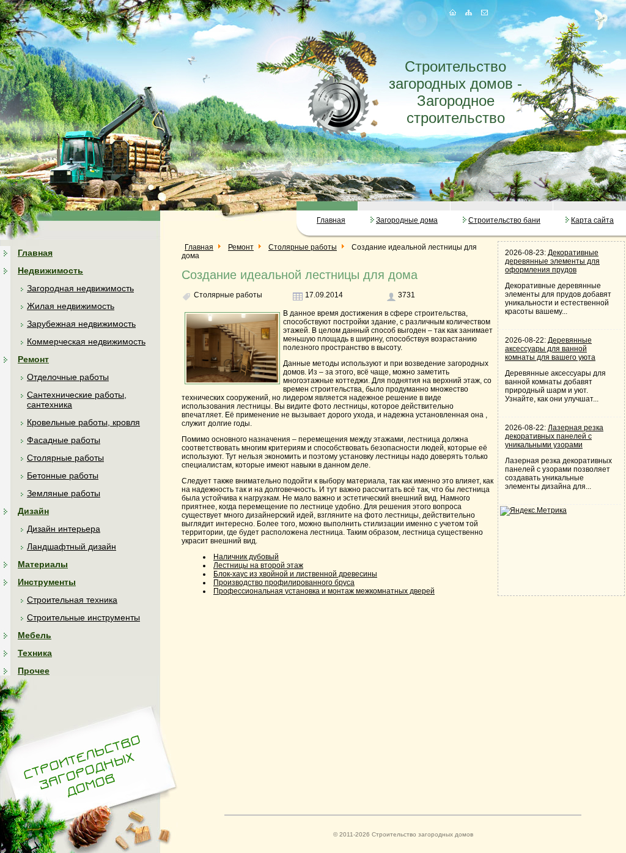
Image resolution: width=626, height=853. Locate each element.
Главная (331, 220)
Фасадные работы (63, 440)
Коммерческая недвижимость (86, 341)
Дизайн (33, 511)
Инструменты (47, 582)
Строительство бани (504, 220)
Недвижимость (50, 270)
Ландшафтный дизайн (71, 546)
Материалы (43, 564)
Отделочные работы (68, 377)
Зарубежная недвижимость (81, 324)
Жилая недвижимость (70, 306)
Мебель (34, 635)
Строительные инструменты (83, 617)
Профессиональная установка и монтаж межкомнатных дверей (324, 591)
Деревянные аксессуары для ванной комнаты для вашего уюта (550, 349)
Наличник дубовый (246, 557)
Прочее (34, 671)
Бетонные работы (62, 475)
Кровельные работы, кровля (83, 422)
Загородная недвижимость (80, 288)
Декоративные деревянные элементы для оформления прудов (552, 261)
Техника (35, 653)
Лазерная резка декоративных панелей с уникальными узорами (554, 436)
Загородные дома (407, 220)
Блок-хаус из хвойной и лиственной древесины (295, 574)
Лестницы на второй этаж (258, 565)
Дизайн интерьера (63, 529)
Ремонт (33, 359)
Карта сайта (592, 220)
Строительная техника (72, 600)
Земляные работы (63, 493)
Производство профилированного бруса (284, 582)
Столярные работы (65, 458)
